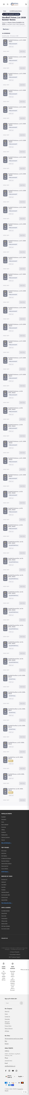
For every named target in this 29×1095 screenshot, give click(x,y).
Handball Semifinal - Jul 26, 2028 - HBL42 (16, 726)
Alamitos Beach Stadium (6, 863)
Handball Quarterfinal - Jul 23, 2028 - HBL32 (15, 559)
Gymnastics (3, 819)
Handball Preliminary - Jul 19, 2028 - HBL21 (17, 375)
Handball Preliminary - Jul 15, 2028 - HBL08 (17, 157)
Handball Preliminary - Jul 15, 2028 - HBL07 (17, 141)
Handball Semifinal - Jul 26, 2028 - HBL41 (16, 709)
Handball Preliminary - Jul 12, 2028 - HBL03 (17, 74)
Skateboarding (4, 834)
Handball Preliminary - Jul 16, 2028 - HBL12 (17, 224)
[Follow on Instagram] (9, 1071)
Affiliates (7, 1031)
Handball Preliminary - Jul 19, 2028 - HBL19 (17, 341)
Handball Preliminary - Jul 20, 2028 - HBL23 (15, 408)
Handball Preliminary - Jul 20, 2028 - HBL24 (15, 425)
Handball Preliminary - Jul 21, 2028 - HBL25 (17, 442)
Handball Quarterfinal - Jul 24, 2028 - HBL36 (15, 625)
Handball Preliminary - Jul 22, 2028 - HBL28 (15, 492)
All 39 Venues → (5, 871)
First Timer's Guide (5, 928)
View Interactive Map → (6, 903)
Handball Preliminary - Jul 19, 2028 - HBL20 (17, 358)
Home (4, 11)
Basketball (3, 817)
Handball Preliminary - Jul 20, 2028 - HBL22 (15, 391)
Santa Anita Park (4, 866)
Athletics (3, 829)
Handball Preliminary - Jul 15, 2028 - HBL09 (17, 174)
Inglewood (3, 882)
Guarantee (7, 1019)
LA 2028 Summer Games (16, 11)
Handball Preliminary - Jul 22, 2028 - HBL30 (15, 525)
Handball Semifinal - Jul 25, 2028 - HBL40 (16, 692)
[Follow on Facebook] (6, 1071)
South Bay (3, 887)
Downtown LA (4, 879)
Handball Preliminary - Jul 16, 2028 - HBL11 (17, 207)
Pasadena (3, 889)
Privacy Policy (8, 1026)
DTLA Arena (3, 850)
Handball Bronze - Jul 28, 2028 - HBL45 (16, 774)
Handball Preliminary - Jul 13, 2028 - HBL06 (17, 124)
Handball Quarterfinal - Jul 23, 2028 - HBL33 (15, 575)
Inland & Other (4, 900)
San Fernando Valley (5, 895)
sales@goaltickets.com (10, 1066)
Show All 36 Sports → (6, 843)
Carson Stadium (4, 868)
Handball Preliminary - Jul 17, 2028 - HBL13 (17, 241)
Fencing (3, 840)
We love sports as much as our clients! (14, 1038)
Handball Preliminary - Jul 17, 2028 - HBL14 (17, 258)
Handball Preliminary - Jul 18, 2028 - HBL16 (17, 291)
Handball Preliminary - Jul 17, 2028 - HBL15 (17, 274)
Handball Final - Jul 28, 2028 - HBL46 (15, 789)
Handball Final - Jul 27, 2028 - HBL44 (15, 757)
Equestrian (3, 832)
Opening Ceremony (5, 837)
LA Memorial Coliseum (6, 858)
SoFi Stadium (4, 856)
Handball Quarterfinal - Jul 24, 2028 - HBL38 (15, 659)
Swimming (3, 827)
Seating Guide (4, 923)
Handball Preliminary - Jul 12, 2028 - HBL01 (17, 40)
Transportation (4, 918)
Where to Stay (4, 921)
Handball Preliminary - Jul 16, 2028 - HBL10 (17, 191)
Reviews (7, 1043)
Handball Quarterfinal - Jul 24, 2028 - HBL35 (15, 609)
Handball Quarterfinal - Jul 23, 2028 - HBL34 (15, 592)
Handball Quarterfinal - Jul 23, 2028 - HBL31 (15, 542)
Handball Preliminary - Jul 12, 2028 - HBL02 (17, 57)
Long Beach (3, 884)
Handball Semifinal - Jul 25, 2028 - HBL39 (16, 676)
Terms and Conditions (7, 1022)
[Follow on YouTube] (13, 1071)
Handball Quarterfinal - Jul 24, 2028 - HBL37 (15, 642)
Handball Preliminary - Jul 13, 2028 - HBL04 (17, 90)
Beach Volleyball (4, 824)
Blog (6, 1041)
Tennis (2, 822)
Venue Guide (4, 913)
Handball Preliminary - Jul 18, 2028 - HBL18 (17, 324)
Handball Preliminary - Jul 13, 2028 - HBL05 (17, 107)
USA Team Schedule (5, 926)
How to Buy (3, 916)
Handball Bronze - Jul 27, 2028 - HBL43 (16, 743)
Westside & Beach (5, 892)
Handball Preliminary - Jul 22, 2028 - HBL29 (15, 508)
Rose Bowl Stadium (5, 861)
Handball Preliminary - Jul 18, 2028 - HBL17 (17, 308)
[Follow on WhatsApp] (16, 1071)
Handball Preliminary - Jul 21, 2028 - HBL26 (17, 458)
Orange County (4, 897)
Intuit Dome (3, 853)
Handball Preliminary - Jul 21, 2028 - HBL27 (17, 475)
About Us (7, 1011)
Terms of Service (8, 1028)
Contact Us (7, 1016)
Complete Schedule (5, 910)
